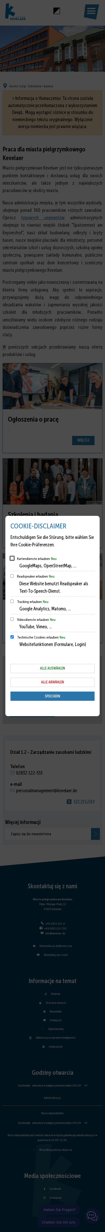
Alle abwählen (52, 682)
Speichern (52, 696)
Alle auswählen (52, 668)
